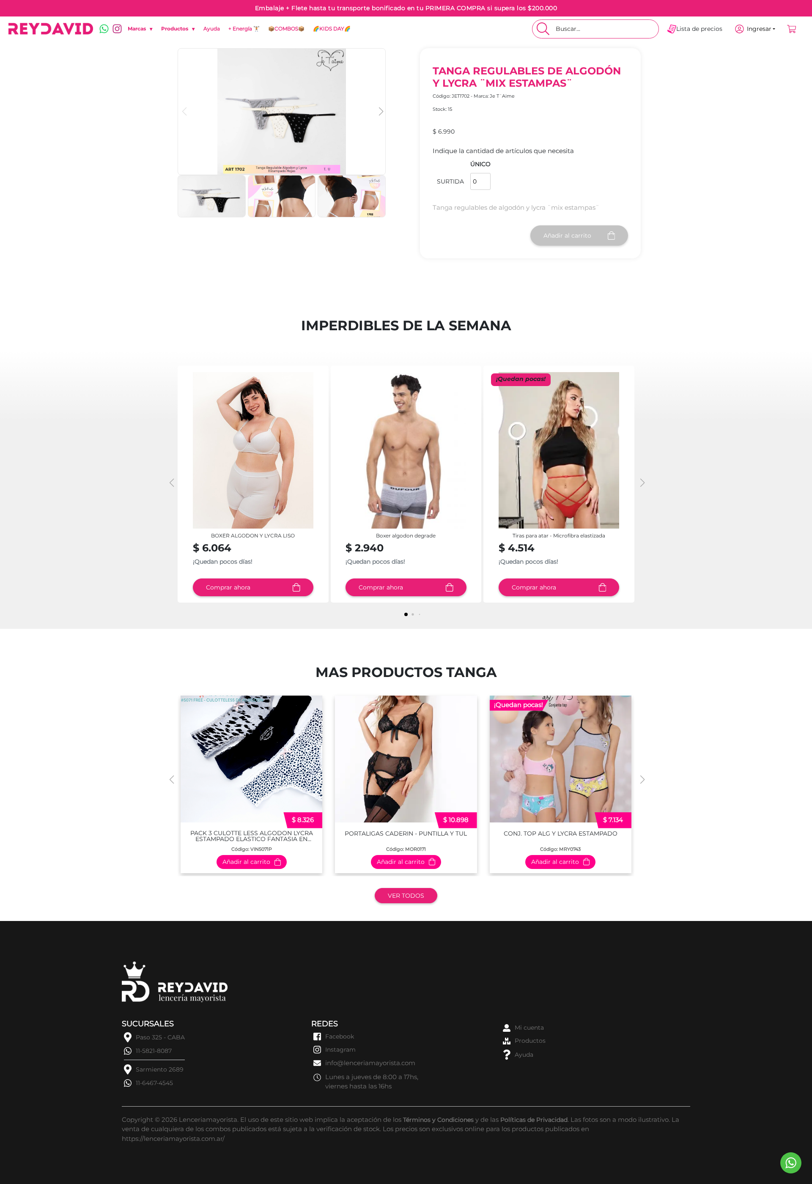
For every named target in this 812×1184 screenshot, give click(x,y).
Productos (178, 29)
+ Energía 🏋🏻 (244, 28)
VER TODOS (406, 895)
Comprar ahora (228, 587)
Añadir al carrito (567, 235)
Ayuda (211, 28)
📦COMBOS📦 (286, 28)
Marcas (140, 29)
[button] (380, 111)
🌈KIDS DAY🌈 (332, 28)
